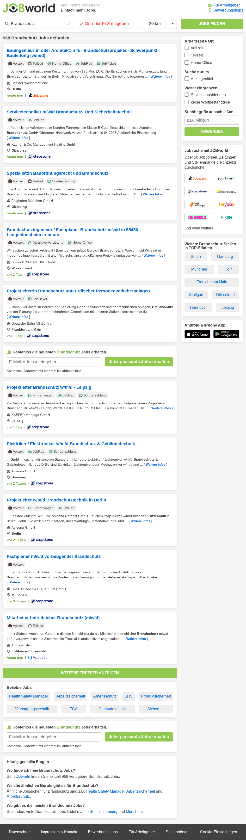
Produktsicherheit (156, 696)
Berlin (95, 811)
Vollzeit (197, 48)
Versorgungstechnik (32, 709)
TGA (74, 709)
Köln (229, 269)
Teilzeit (197, 55)
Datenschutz (19, 832)
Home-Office (201, 63)
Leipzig (227, 307)
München (134, 811)
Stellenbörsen (178, 832)
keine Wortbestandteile (210, 102)
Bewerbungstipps (228, 10)
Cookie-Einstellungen (218, 832)
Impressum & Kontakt (59, 832)
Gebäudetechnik (112, 709)
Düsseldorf (225, 295)
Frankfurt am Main (212, 282)
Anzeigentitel (202, 79)
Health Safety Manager (28, 696)
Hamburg (109, 811)
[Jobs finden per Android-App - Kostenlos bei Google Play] (226, 334)
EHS (128, 696)
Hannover (198, 307)
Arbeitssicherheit (70, 696)
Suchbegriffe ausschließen (209, 112)
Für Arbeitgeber (226, 5)
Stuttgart (196, 295)
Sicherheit (156, 709)
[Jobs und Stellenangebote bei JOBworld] (29, 7)
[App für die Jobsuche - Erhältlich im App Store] (197, 334)
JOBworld (21, 776)
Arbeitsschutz (104, 696)
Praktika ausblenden (208, 95)
